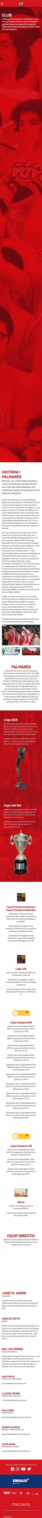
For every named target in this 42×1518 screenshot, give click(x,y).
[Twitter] (29, 1469)
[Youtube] (23, 1469)
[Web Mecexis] (21, 1504)
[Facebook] (12, 1469)
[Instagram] (17, 1469)
